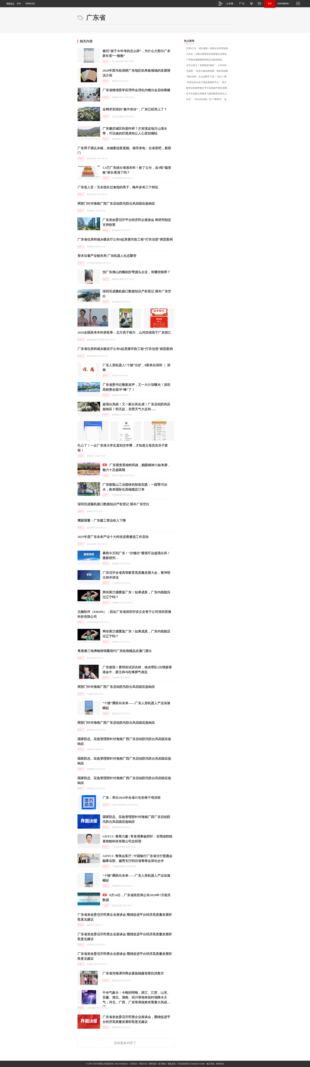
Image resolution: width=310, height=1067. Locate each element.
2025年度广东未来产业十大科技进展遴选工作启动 (113, 537)
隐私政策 (172, 1064)
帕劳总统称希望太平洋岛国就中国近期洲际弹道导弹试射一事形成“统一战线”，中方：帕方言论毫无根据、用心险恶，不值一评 (209, 88)
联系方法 (143, 1064)
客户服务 (162, 1064)
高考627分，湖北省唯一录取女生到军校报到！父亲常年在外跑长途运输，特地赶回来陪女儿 (209, 48)
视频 (106, 475)
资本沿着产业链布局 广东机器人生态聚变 (107, 255)
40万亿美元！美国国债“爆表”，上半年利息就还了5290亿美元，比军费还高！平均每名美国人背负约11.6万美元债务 (209, 65)
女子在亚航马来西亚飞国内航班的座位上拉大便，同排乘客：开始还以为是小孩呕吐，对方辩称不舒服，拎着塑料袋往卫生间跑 (209, 93)
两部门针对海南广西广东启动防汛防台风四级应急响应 (116, 203)
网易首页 (10, 3)
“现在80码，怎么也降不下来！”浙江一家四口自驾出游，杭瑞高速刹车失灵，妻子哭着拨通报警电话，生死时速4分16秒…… (209, 76)
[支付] (252, 3)
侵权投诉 (220, 1064)
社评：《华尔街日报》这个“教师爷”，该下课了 (209, 99)
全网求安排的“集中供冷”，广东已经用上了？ (135, 109)
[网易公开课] (230, 3)
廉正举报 (210, 1064)
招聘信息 (152, 1064)
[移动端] (220, 3)
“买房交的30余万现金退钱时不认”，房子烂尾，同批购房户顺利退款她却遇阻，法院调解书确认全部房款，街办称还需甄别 (209, 82)
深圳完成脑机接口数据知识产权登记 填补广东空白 (113, 504)
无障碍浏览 (30, 3)
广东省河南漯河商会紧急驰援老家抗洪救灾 (133, 973)
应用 (19, 3)
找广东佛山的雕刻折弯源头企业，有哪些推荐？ (136, 272)
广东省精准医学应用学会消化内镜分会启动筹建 (136, 90)
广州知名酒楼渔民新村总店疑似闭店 (204, 60)
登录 (270, 3)
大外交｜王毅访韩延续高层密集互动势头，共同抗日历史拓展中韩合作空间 (209, 54)
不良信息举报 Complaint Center (191, 1064)
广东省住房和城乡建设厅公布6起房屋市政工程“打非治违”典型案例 (125, 239)
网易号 (106, 61)
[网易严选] (242, 3)
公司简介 (133, 1064)
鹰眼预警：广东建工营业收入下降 (102, 520)
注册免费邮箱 (283, 3)
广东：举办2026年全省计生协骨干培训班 (132, 797)
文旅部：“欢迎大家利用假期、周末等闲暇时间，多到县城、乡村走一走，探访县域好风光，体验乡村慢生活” (209, 71)
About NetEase (121, 1064)
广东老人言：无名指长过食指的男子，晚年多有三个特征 (118, 187)
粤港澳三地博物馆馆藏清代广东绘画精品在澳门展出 (115, 651)
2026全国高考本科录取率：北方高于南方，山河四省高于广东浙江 (124, 332)
